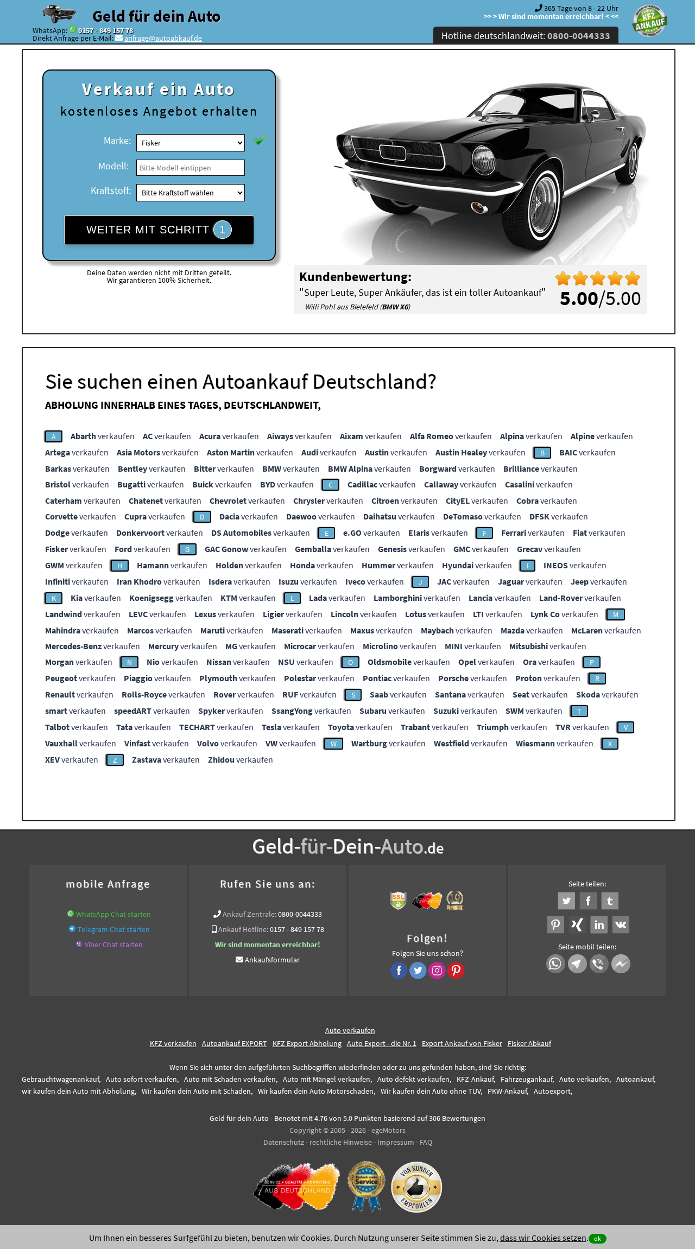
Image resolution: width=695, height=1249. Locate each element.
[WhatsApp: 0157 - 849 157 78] (73, 30)
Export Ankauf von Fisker (462, 1043)
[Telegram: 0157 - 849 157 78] (72, 929)
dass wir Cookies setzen (543, 1237)
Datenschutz (283, 1142)
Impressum (395, 1142)
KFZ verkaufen (173, 1043)
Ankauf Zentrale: (249, 914)
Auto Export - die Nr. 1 (381, 1043)
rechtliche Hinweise (340, 1142)
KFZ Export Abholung (307, 1043)
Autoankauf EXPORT (234, 1043)
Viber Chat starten (114, 944)
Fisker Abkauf (529, 1043)
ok (597, 1238)
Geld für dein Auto (156, 15)
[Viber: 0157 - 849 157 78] (79, 944)
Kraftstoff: (111, 190)
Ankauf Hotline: (243, 929)
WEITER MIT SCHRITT (156, 230)
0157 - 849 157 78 (105, 30)
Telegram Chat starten (114, 929)
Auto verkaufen (350, 1030)
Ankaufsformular (272, 960)
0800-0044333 (300, 914)
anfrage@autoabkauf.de (163, 38)
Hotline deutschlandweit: (525, 35)
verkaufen (103, 435)
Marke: (117, 140)
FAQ (426, 1142)
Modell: (113, 166)
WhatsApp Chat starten (113, 914)
